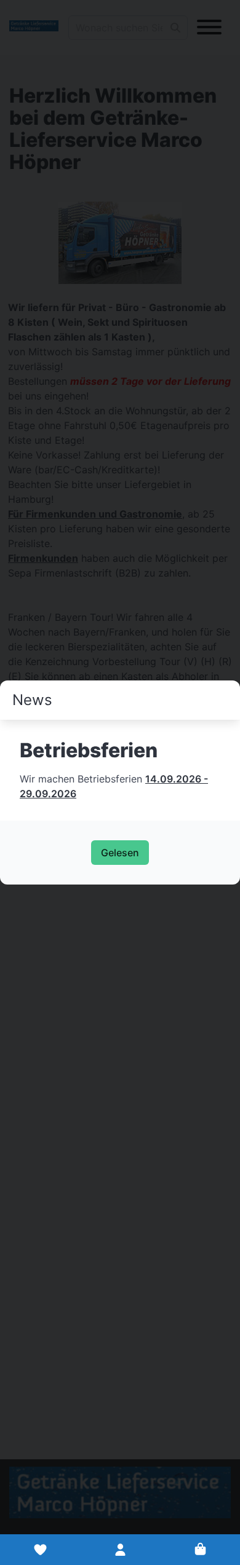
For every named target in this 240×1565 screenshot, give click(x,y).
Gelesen (120, 852)
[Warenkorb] (200, 1549)
